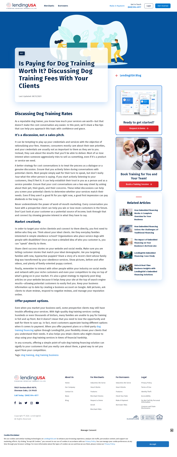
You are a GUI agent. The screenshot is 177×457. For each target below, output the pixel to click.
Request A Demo (137, 128)
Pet (21, 53)
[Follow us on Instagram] (31, 403)
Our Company (70, 387)
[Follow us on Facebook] (15, 403)
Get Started (163, 6)
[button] (172, 430)
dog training (27, 355)
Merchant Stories (96, 396)
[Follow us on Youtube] (37, 403)
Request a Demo (96, 400)
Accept (153, 444)
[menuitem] (49, 6)
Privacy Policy (90, 441)
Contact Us (69, 392)
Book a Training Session (137, 184)
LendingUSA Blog (130, 75)
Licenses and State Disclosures (148, 407)
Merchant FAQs (96, 409)
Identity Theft (146, 392)
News (67, 396)
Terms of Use (146, 387)
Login (149, 6)
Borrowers (63, 6)
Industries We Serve (97, 383)
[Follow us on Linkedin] (20, 403)
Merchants (49, 6)
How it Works (95, 387)
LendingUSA (21, 6)
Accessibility (145, 396)
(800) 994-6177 (134, 5)
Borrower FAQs (121, 405)
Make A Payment (117, 6)
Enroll (92, 405)
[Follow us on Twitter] (26, 403)
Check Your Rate (122, 396)
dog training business (47, 355)
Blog (67, 400)
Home (67, 383)
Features (93, 392)
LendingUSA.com (50, 439)
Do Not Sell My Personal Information (150, 401)
